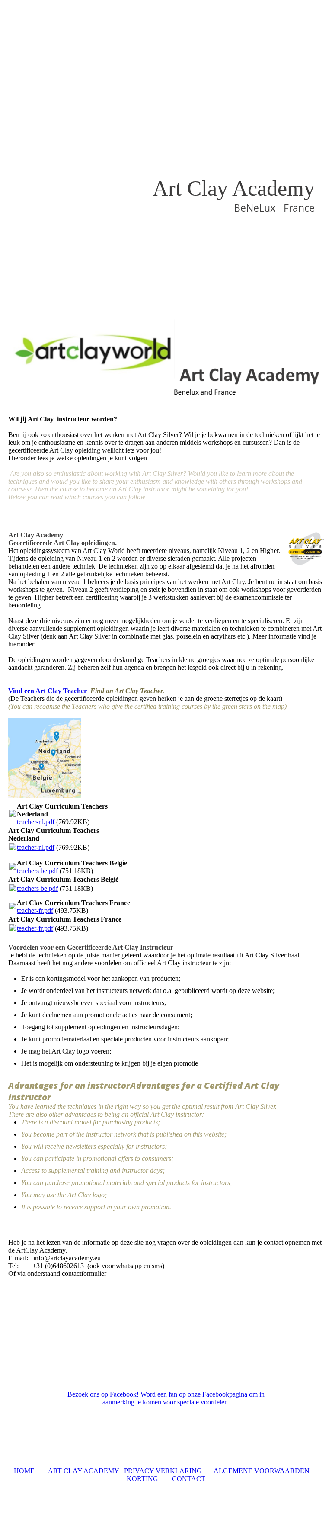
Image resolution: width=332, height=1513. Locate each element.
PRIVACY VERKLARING (163, 1470)
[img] (166, 154)
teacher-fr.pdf (35, 910)
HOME (24, 1470)
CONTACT (188, 1478)
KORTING (144, 1478)
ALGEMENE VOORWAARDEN (262, 1470)
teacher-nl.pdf (35, 822)
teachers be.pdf (37, 870)
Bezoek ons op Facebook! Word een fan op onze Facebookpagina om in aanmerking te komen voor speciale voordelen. (166, 1398)
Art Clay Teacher (99, 690)
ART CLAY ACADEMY (83, 1470)
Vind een (21, 690)
